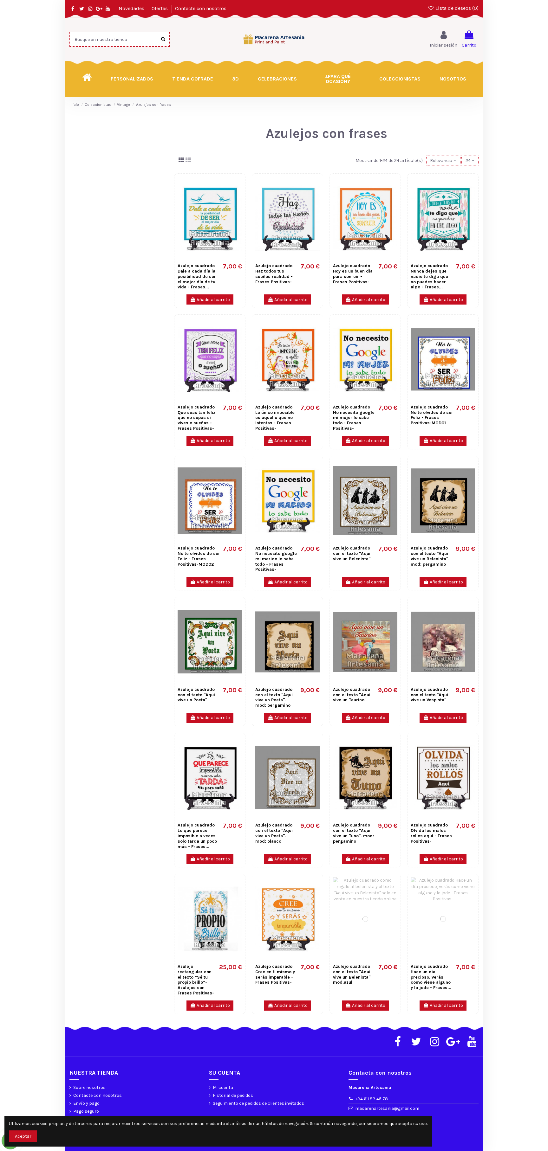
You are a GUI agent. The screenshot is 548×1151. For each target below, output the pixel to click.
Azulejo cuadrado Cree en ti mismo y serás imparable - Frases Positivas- (275, 974)
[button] (338, 79)
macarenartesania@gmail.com (387, 1108)
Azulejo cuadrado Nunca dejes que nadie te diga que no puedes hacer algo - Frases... (429, 276)
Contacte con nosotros (200, 8)
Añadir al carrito (213, 299)
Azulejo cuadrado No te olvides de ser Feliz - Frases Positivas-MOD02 (199, 556)
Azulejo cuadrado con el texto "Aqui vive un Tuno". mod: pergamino (353, 833)
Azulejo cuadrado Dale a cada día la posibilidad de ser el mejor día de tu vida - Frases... (197, 276)
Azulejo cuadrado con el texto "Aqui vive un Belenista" (351, 553)
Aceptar (23, 1136)
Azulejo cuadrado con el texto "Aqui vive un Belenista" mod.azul (351, 974)
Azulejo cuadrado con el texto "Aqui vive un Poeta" (196, 695)
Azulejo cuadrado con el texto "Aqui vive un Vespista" (429, 695)
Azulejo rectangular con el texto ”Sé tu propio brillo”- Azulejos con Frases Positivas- (196, 980)
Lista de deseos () (456, 8)
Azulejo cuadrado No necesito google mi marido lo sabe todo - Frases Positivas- (276, 558)
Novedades (132, 8)
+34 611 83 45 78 (371, 1099)
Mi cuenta (223, 1087)
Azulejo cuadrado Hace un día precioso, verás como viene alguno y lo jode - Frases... (431, 977)
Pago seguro (86, 1111)
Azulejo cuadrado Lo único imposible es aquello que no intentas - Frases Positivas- (275, 417)
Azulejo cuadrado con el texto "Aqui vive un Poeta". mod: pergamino (274, 697)
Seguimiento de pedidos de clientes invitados (258, 1103)
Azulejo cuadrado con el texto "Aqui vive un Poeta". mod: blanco (274, 833)
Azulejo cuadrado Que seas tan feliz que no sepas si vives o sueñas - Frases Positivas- (196, 417)
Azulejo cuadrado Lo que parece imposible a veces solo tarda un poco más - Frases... (197, 835)
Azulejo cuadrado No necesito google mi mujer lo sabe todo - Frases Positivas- (354, 417)
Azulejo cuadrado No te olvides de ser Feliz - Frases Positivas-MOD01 (432, 415)
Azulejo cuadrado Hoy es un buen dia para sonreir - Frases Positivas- (353, 273)
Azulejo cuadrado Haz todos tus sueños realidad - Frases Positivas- (274, 273)
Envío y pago (86, 1103)
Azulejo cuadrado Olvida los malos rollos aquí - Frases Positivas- (431, 833)
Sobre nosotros (89, 1087)
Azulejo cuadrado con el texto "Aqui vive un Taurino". (351, 695)
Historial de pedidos (233, 1095)
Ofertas (160, 8)
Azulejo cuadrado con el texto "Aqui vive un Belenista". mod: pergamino (430, 556)
